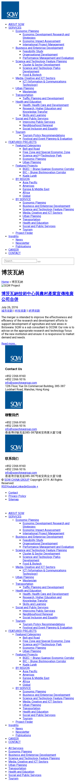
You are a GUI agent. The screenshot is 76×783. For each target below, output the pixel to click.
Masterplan (30, 91)
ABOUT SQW (16, 24)
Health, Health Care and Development (46, 105)
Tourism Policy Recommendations (44, 135)
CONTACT (14, 253)
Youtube (12, 486)
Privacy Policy (17, 496)
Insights (13, 236)
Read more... (8, 343)
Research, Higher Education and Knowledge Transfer (42, 110)
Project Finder (24, 233)
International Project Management (43, 44)
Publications (23, 246)
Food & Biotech (32, 74)
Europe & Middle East (36, 189)
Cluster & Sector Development (41, 64)
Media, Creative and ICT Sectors (35, 78)
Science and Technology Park (42, 155)
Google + (32, 486)
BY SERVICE (23, 199)
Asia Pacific (30, 182)
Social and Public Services (32, 118)
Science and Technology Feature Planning (41, 61)
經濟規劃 (34, 310)
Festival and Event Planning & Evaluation (47, 138)
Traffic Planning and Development (43, 98)
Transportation (24, 95)
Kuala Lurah (30, 175)
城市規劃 (7, 310)
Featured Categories (28, 145)
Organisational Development (40, 54)
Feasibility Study (33, 51)
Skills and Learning (34, 115)
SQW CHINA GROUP (17, 479)
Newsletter (22, 243)
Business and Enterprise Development (39, 48)
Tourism (20, 132)
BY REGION (23, 179)
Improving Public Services (39, 122)
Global (26, 196)
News (19, 239)
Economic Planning (27, 31)
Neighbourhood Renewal (38, 125)
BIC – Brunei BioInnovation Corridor (44, 172)
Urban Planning (25, 88)
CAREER (13, 249)
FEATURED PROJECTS (22, 142)
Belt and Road (31, 149)
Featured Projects (27, 165)
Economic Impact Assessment (41, 41)
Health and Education (28, 101)
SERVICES (14, 27)
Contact (13, 492)
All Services (15, 748)
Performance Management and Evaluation (48, 58)
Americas (28, 186)
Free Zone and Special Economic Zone (46, 152)
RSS (4, 486)
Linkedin (22, 486)
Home (5, 281)
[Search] (39, 261)
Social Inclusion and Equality (40, 128)
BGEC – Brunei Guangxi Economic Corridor (48, 169)
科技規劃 (20, 310)
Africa (26, 192)
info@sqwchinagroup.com (21, 382)
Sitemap (13, 499)
